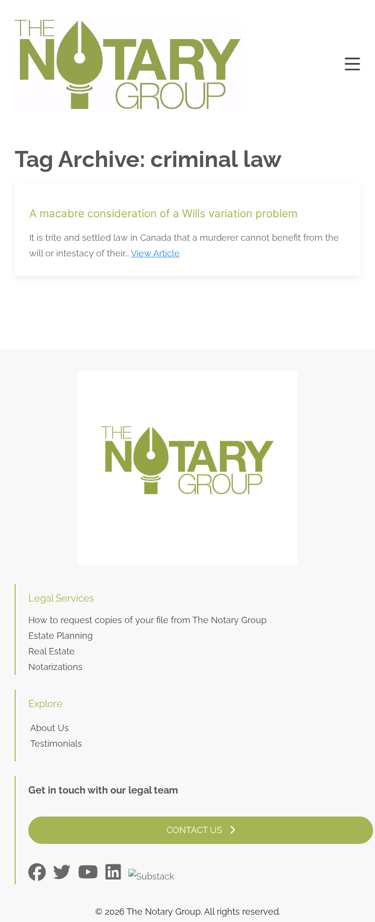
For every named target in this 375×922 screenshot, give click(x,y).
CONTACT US (196, 830)
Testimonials (56, 743)
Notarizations (55, 667)
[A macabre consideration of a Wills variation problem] (187, 229)
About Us (49, 728)
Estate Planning (60, 635)
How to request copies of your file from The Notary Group (147, 620)
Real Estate (51, 651)
